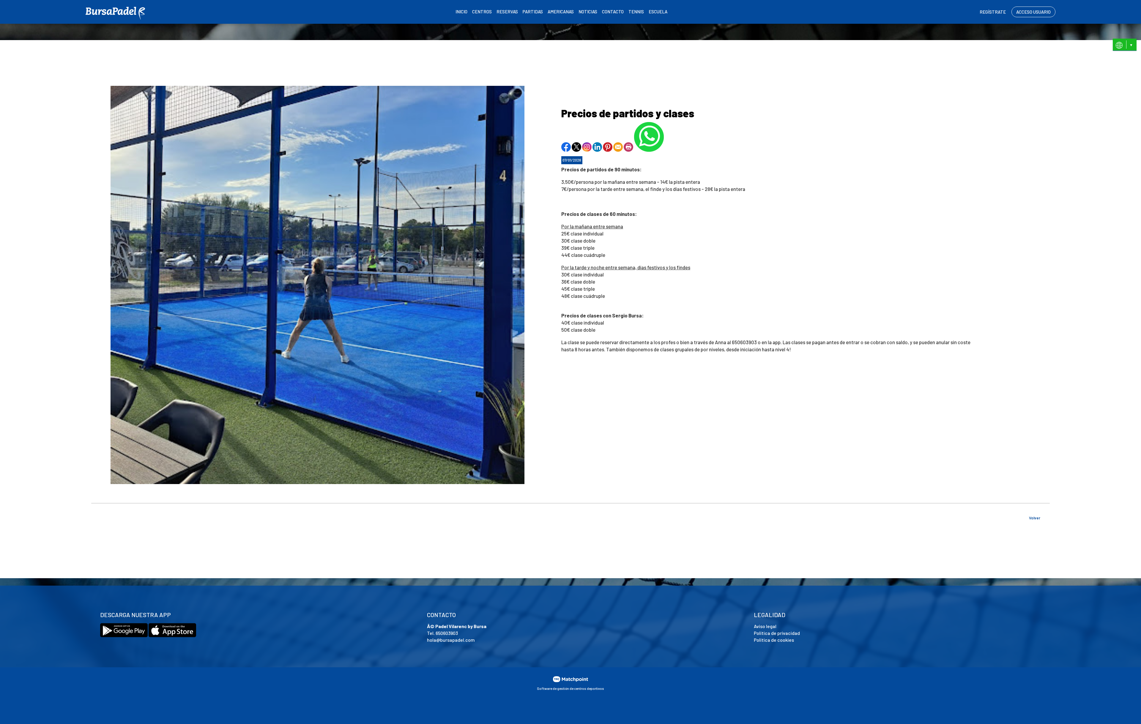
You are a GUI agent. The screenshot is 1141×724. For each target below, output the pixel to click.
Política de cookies (774, 640)
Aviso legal (765, 626)
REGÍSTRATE (993, 12)
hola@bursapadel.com (451, 640)
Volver (1034, 518)
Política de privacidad (777, 633)
